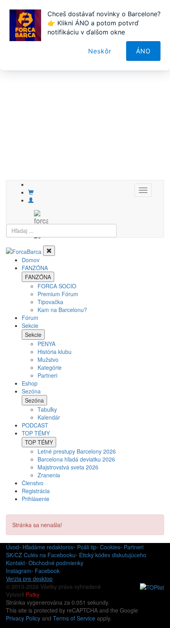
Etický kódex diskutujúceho (112, 555)
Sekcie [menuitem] (30, 325)
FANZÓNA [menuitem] (35, 268)
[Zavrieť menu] (49, 251)
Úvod (12, 547)
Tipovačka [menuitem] (50, 302)
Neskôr (99, 51)
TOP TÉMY (39, 442)
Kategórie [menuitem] (50, 367)
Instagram (18, 571)
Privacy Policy (23, 618)
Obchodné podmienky (55, 563)
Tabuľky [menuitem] (47, 409)
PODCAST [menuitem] (35, 425)
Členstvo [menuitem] (32, 483)
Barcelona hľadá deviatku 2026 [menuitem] (76, 459)
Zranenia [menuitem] (49, 475)
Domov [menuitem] (31, 260)
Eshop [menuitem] (30, 383)
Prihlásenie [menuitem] (35, 499)
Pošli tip (86, 547)
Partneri (134, 547)
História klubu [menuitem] (55, 352)
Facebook (47, 571)
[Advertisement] (85, 95)
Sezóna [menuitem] (31, 391)
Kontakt (15, 563)
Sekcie (33, 335)
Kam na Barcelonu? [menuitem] (62, 310)
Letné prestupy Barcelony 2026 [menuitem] (77, 451)
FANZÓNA (38, 277)
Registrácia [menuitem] (36, 491)
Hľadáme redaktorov (48, 547)
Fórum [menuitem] (30, 318)
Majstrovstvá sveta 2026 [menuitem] (68, 467)
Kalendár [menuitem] (49, 417)
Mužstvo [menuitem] (48, 359)
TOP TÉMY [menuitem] (36, 433)
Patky (33, 594)
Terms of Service (74, 618)
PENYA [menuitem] (46, 344)
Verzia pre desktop (29, 579)
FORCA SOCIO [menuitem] (57, 286)
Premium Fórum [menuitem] (58, 294)
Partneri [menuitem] (47, 375)
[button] (31, 200)
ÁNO (143, 51)
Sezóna (34, 400)
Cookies (110, 547)
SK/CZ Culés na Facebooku (41, 555)
